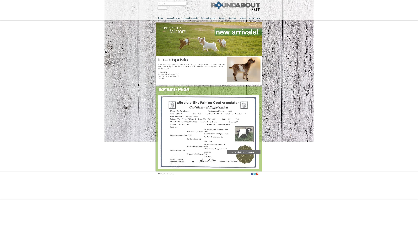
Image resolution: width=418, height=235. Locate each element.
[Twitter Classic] (255, 174)
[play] (256, 80)
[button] (243, 69)
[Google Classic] (257, 174)
